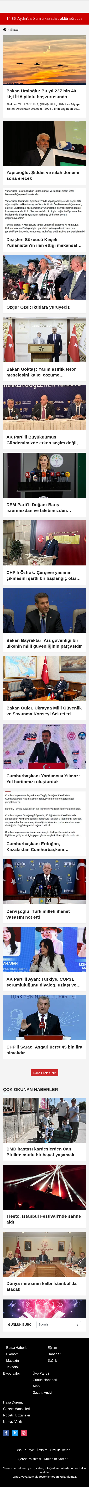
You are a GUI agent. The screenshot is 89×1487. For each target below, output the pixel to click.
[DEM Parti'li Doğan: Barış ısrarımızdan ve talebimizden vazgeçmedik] (44, 475)
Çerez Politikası (29, 1459)
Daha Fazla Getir (44, 1073)
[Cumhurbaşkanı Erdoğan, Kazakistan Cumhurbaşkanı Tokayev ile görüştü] (44, 814)
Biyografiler (11, 1373)
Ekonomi (12, 1354)
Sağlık (52, 1360)
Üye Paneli (41, 1373)
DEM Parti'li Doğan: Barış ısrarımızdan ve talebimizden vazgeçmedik (36, 507)
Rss (19, 1450)
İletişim (42, 1450)
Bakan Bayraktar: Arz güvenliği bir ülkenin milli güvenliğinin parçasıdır (44, 643)
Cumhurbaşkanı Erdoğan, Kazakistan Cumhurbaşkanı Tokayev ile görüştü (35, 846)
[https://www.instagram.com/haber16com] (24, 1433)
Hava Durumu (13, 1402)
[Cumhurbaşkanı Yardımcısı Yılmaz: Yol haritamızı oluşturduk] (44, 746)
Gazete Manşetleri (16, 1409)
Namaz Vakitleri (14, 1422)
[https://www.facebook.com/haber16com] (6, 1433)
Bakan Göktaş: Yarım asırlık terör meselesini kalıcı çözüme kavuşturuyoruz (41, 372)
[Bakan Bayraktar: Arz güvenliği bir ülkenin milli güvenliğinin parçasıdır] (44, 610)
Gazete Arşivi (42, 1392)
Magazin (12, 1360)
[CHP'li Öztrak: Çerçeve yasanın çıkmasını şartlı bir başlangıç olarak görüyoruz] (44, 542)
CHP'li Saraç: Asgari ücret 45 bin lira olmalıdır (44, 1050)
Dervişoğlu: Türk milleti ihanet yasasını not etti (38, 914)
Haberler (54, 1354)
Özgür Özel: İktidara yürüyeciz (38, 307)
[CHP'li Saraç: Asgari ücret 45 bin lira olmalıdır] (44, 1017)
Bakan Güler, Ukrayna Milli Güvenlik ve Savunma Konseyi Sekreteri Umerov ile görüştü (44, 711)
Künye (29, 1450)
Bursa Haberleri (17, 1347)
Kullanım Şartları (56, 1459)
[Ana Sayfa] (4, 30)
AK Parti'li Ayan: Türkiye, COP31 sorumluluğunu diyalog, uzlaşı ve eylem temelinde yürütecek (41, 982)
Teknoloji (12, 1367)
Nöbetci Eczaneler (16, 1415)
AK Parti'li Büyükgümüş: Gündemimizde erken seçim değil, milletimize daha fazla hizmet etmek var (43, 440)
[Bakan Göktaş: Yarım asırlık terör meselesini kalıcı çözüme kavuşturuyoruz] (44, 339)
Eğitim (52, 1347)
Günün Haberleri (45, 1380)
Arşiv (36, 1386)
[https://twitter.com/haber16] (15, 1433)
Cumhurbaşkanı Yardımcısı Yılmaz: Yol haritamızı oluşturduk (43, 778)
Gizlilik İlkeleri (60, 1450)
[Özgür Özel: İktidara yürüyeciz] (44, 277)
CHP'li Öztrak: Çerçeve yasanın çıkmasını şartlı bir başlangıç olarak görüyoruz (43, 575)
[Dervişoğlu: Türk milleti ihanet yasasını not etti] (44, 881)
